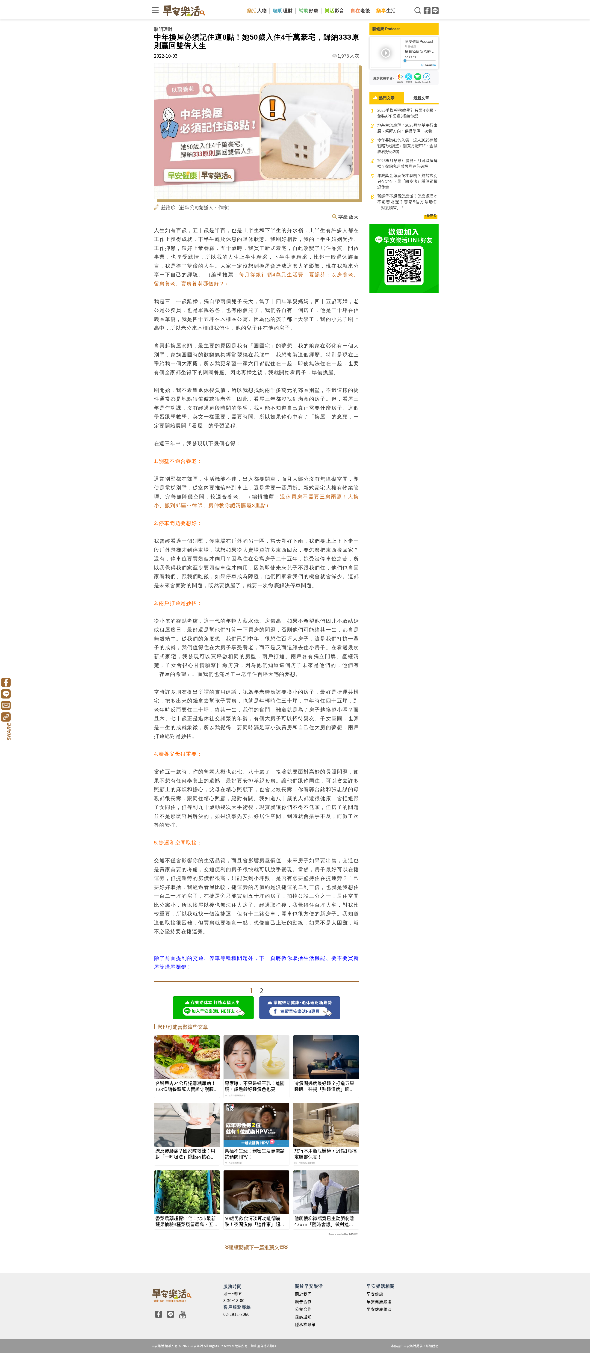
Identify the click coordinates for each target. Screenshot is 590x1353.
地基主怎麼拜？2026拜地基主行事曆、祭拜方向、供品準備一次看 (407, 128)
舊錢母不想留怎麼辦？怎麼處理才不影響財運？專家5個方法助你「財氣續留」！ (407, 201)
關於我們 (303, 1294)
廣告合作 (303, 1301)
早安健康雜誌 (379, 1309)
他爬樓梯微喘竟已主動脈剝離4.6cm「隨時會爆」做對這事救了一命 (324, 1221)
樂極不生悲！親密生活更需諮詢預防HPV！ (255, 1154)
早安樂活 (184, 10)
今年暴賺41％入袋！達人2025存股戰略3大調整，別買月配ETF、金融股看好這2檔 (407, 145)
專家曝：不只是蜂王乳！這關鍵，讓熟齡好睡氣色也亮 (255, 1086)
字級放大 (348, 216)
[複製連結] (6, 717)
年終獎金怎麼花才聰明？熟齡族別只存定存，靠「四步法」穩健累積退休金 (407, 181)
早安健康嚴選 (379, 1301)
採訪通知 (303, 1317)
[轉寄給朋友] (6, 705)
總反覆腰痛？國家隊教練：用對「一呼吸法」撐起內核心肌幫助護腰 (185, 1154)
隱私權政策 (305, 1324)
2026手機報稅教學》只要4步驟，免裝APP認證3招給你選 (407, 113)
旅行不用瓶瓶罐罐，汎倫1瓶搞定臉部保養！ (325, 1154)
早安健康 (375, 1294)
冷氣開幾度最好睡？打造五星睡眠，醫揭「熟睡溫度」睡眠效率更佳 (324, 1086)
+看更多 (430, 215)
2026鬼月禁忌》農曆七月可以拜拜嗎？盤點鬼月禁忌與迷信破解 (407, 163)
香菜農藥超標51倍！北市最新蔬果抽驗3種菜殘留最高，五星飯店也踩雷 (186, 1221)
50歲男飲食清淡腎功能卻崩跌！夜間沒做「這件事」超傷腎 (255, 1221)
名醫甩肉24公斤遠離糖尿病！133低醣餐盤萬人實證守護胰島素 (186, 1086)
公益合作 (303, 1309)
